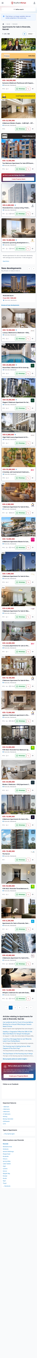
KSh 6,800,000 (8, 205)
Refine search (20, 9)
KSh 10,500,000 (9, 330)
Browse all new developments (10, 305)
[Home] (3, 24)
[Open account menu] (34, 3)
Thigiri (5, 1183)
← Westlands (6, 1186)
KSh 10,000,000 (9, 240)
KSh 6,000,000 (8, 608)
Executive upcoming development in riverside (18, 243)
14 (26, 1007)
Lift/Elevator (6, 1121)
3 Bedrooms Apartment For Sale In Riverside (17, 958)
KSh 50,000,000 (8, 886)
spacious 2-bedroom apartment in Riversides (17, 715)
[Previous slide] (29, 269)
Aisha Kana (31, 56)
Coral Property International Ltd (25, 96)
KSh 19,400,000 (8, 851)
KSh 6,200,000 (8, 920)
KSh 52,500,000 (8, 120)
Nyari (4, 1181)
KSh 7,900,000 (8, 573)
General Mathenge (8, 1151)
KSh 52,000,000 (8, 747)
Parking (5, 1116)
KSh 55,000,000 (9, 469)
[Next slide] (34, 269)
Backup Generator (8, 1119)
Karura (5, 1171)
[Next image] (33, 68)
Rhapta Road (6, 1154)
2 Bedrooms (6, 1109)
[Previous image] (4, 68)
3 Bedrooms (6, 1111)
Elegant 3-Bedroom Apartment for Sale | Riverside (20, 402)
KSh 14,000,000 (8, 539)
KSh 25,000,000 (9, 365)
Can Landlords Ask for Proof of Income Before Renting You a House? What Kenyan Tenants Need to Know (18, 1024)
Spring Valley (6, 1161)
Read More (6, 261)
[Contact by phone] (28, 89)
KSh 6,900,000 (8, 504)
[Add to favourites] (33, 61)
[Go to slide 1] (17, 49)
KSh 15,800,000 (8, 712)
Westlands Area (7, 1146)
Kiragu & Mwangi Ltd (28, 136)
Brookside (6, 1156)
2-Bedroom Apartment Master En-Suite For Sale (18, 542)
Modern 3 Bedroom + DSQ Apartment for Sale (17, 784)
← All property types (9, 1134)
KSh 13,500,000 (8, 160)
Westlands (14, 24)
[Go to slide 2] (19, 49)
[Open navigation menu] (2, 3)
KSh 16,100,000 (8, 678)
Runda (5, 1178)
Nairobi (8, 24)
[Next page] (31, 1008)
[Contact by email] (33, 89)
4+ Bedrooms (6, 1114)
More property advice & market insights (15, 1059)
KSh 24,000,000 (8, 643)
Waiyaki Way (6, 1173)
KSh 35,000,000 (9, 399)
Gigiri (4, 1166)
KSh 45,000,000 (8, 955)
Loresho (5, 1168)
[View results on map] (24, 34)
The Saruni (6, 854)
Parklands (6, 1149)
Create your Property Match (18, 1076)
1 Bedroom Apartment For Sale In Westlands (17, 611)
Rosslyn (5, 1176)
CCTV (4, 1124)
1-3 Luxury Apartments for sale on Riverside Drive (19, 646)
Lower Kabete (7, 1164)
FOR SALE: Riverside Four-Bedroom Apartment (18, 750)
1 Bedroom (6, 1106)
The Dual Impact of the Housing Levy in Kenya (18, 1054)
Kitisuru (5, 1159)
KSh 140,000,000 (9, 80)
